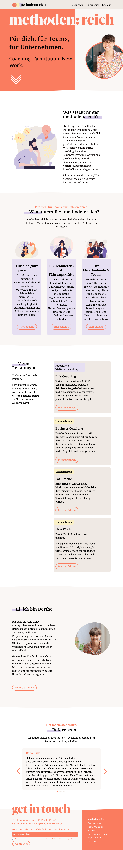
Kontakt (106, 5)
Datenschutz (95, 826)
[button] (18, 771)
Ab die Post (21, 843)
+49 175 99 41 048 (46, 820)
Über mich (93, 5)
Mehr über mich (24, 687)
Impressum (94, 823)
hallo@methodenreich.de (47, 823)
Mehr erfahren (67, 407)
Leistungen (77, 5)
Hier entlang (27, 326)
